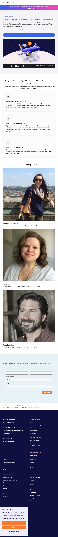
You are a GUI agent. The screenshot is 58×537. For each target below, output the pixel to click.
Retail (31, 422)
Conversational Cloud (8, 422)
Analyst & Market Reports (10, 480)
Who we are (33, 487)
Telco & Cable (33, 430)
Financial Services (35, 419)
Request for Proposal (35, 500)
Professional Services (8, 462)
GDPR (4, 530)
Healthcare (33, 427)
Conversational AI (7, 438)
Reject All (14, 527)
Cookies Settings (14, 531)
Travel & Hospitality (35, 425)
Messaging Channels (8, 441)
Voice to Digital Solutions (10, 427)
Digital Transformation (9, 419)
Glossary (5, 488)
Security (5, 496)
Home (4, 406)
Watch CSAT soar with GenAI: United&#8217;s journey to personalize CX (22, 407)
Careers (32, 489)
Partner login (33, 480)
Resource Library (11, 406)
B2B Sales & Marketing (36, 445)
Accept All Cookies (14, 523)
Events (32, 462)
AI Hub (4, 472)
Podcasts (32, 465)
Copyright (5, 523)
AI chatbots (6, 436)
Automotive (33, 433)
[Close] (26, 509)
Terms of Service (7, 529)
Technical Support (8, 465)
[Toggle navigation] (53, 2)
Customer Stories (7, 477)
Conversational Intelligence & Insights (13, 430)
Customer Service (35, 440)
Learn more (29, 8)
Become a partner (35, 477)
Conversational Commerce (37, 443)
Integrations (6, 433)
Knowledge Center (8, 491)
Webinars (19, 406)
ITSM (31, 448)
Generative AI (6, 425)
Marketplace (33, 455)
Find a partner (34, 474)
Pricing (32, 498)
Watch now (29, 35)
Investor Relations (35, 495)
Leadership (33, 492)
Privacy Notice (6, 527)
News (4, 483)
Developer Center (7, 493)
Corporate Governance (8, 525)
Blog (4, 485)
